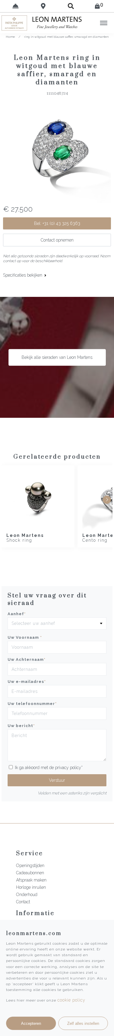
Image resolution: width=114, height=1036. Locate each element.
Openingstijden (30, 865)
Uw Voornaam (25, 637)
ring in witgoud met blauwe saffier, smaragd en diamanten (66, 36)
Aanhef (17, 614)
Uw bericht (21, 725)
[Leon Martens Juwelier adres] (43, 6)
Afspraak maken (31, 880)
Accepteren (31, 1023)
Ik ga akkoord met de (49, 767)
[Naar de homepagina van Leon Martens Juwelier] (57, 23)
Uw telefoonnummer (32, 703)
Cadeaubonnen (30, 872)
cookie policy (71, 1000)
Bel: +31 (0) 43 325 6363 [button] (57, 223)
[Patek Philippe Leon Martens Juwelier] (14, 22)
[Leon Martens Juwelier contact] (15, 6)
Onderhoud (26, 894)
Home (10, 36)
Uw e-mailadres (27, 681)
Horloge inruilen (31, 887)
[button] (107, 499)
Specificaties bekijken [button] (23, 275)
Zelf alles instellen (83, 1023)
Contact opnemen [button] (57, 240)
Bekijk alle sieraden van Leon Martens (57, 357)
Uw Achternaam (27, 659)
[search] (71, 6)
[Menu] (103, 23)
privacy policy (68, 767)
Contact (23, 901)
